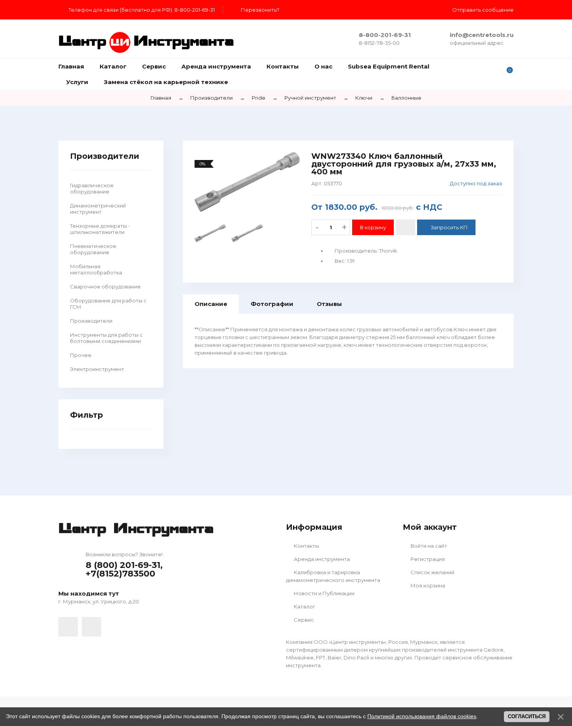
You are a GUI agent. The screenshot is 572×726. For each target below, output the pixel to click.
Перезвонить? (260, 10)
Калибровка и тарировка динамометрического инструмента (333, 576)
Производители (91, 321)
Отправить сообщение (483, 10)
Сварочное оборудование (105, 286)
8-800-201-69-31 (385, 35)
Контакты (306, 546)
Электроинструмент (97, 369)
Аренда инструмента (321, 559)
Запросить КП (449, 227)
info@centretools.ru (482, 35)
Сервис (303, 620)
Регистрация (427, 559)
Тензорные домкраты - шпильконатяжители (100, 229)
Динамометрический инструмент (98, 208)
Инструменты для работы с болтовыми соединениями (106, 338)
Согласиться (527, 716)
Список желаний (431, 572)
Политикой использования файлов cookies (421, 716)
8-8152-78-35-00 (379, 43)
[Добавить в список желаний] (405, 227)
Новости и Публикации (323, 593)
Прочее (80, 355)
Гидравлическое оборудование (92, 188)
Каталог (304, 606)
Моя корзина (427, 585)
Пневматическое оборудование (93, 249)
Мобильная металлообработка (96, 269)
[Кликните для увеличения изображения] (247, 182)
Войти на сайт (428, 546)
